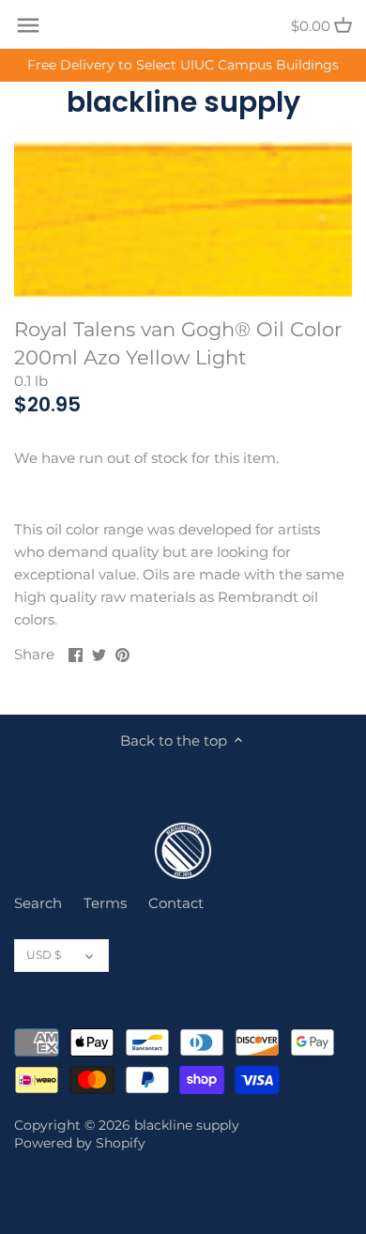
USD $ (43, 955)
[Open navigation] (28, 25)
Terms (105, 903)
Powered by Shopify (79, 1142)
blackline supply (183, 102)
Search (38, 903)
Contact (176, 903)
